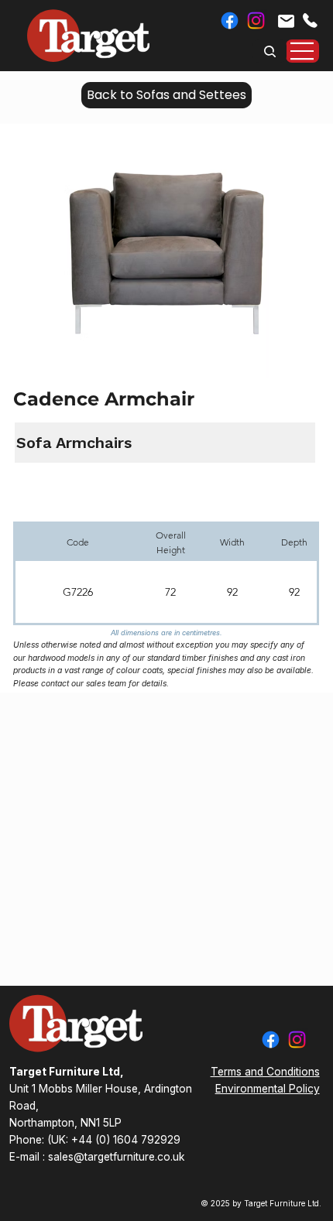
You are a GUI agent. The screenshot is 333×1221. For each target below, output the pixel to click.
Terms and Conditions (265, 1071)
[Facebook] (229, 20)
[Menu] (302, 51)
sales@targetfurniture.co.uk (116, 1157)
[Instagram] (256, 20)
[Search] (269, 51)
